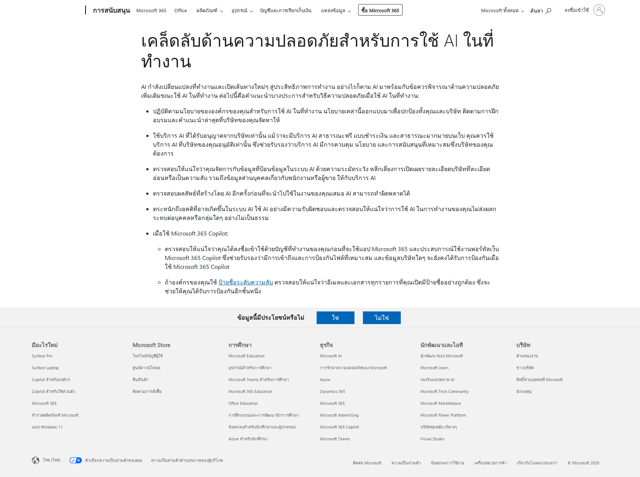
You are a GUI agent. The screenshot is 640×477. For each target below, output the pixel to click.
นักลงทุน (524, 391)
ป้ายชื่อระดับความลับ (246, 282)
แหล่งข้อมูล (333, 10)
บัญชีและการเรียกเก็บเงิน (285, 10)
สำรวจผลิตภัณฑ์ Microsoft (55, 415)
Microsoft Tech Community (444, 391)
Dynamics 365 (332, 391)
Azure (325, 379)
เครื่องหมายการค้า (490, 463)
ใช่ (335, 317)
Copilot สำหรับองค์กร (51, 379)
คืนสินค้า (141, 379)
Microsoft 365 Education (250, 391)
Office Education (243, 403)
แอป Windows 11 (47, 427)
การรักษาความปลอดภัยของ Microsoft (353, 367)
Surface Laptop (45, 367)
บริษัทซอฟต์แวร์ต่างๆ (438, 427)
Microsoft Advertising (339, 415)
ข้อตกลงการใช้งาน (447, 463)
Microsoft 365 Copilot (339, 427)
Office (180, 10)
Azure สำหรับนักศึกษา (248, 438)
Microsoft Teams (335, 438)
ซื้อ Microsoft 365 (380, 10)
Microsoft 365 (151, 10)
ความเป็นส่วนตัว (406, 463)
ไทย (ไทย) (51, 460)
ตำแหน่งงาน (527, 355)
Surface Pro (42, 355)
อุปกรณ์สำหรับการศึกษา (250, 367)
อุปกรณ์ (239, 10)
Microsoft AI (331, 355)
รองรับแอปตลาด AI (437, 379)
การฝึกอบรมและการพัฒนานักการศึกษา (264, 415)
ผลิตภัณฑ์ (207, 10)
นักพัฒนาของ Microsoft (441, 355)
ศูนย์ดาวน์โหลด (146, 367)
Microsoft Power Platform (443, 415)
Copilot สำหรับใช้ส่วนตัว (53, 391)
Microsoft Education (246, 355)
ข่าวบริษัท (525, 367)
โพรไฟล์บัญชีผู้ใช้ (148, 355)
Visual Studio (432, 438)
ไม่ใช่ (382, 317)
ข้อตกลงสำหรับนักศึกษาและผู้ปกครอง (262, 427)
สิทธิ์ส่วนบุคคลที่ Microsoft (539, 379)
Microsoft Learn (434, 367)
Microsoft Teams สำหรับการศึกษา (259, 379)
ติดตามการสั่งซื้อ (147, 391)
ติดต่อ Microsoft (367, 463)
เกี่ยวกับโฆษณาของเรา (537, 463)
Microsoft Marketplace (440, 403)
